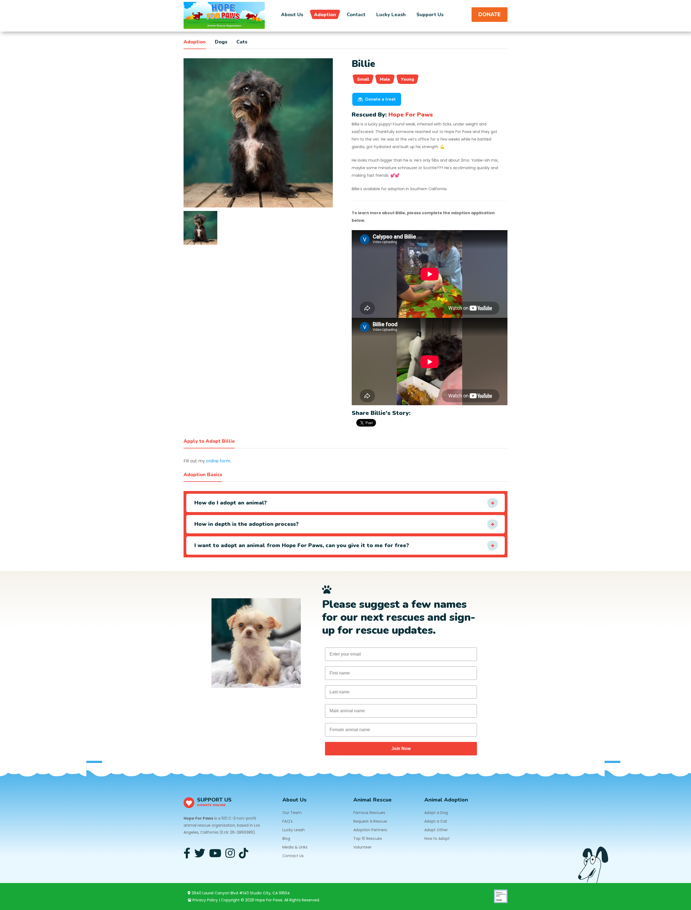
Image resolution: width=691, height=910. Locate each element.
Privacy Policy (204, 900)
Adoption (325, 14)
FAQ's (287, 821)
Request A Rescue (370, 821)
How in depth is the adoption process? (246, 524)
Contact (356, 14)
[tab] (200, 228)
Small (363, 79)
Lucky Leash (391, 14)
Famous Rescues (369, 812)
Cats (241, 42)
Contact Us (293, 855)
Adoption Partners (370, 830)
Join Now (401, 748)
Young (407, 79)
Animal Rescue (372, 799)
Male (385, 79)
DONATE (489, 14)
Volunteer (362, 847)
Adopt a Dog (436, 812)
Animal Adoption (446, 799)
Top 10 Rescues (367, 838)
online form (218, 461)
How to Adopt (437, 838)
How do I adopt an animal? (230, 502)
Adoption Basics (203, 474)
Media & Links (294, 847)
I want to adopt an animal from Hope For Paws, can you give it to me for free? (301, 545)
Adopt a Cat (435, 821)
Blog (286, 838)
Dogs (221, 42)
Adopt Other (436, 830)
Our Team (292, 812)
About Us (292, 14)
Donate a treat (380, 99)
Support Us (429, 14)
